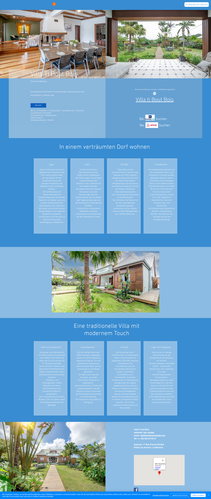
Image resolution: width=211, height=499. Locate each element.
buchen (161, 119)
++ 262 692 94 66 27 (147, 438)
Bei (141, 119)
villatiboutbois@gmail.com (152, 435)
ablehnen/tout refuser (180, 495)
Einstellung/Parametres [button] (161, 495)
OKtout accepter (198, 495)
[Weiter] (156, 282)
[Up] (54, 4)
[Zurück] (54, 282)
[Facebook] (136, 490)
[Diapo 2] (103, 309)
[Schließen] (208, 495)
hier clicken (148, 432)
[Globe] (154, 93)
